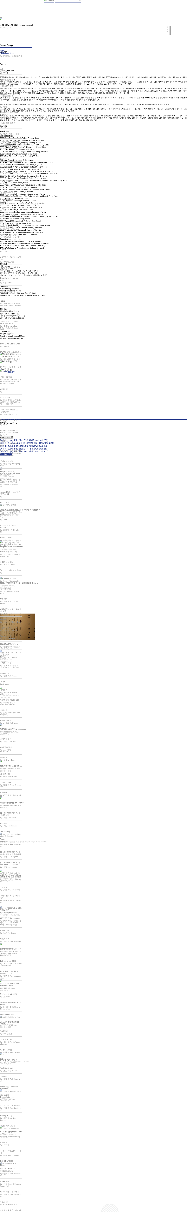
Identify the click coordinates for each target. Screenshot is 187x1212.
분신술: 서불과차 (6, 181)
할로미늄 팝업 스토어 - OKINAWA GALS (9, 322)
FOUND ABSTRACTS (9, 1060)
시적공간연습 (5, 782)
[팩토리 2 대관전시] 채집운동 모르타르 (10, 367)
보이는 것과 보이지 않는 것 (10, 473)
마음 (2, 693)
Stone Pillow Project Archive (8, 526)
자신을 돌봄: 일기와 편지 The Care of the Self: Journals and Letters (10, 143)
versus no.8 (4, 673)
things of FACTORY (7, 471)
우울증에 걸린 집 (6, 985)
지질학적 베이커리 (7, 207)
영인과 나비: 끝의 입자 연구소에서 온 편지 (10, 225)
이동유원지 (4, 1201)
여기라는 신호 (5, 663)
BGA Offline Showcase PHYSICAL (9, 113)
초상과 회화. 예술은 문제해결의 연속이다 (10, 410)
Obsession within (7, 1014)
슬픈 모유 (4, 765)
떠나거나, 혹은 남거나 (8, 802)
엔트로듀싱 (4, 1095)
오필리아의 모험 (6, 1171)
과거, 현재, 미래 (6, 1039)
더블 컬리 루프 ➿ (7, 77)
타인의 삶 (4, 389)
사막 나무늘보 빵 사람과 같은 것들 (10, 610)
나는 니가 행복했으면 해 (9, 1022)
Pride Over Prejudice (8, 172)
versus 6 (3, 841)
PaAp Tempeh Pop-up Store (9, 279)
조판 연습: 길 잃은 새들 (9, 644)
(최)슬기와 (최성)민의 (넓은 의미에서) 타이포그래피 (20, 510)
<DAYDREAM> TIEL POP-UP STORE (10, 268)
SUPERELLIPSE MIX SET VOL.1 (10, 258)
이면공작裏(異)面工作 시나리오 (12, 802)
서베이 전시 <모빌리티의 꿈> (10, 896)
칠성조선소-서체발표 (8, 216)
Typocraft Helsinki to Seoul (10, 570)
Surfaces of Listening (8, 994)
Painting (3, 823)
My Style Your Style (8, 912)
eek (1, 69)
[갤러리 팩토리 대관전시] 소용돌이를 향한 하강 (10, 480)
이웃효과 (3, 1142)
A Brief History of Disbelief (10, 948)
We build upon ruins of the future (10, 1003)
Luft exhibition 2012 (8, 961)
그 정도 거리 (5, 774)
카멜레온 (3, 710)
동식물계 (3, 689)
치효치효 (3, 887)
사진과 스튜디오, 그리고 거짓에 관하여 (10, 653)
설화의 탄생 (4, 1181)
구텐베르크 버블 (6, 461)
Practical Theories (7, 728)
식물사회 (3, 792)
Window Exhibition (7, 1168)
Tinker (2, 656)
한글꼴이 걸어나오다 (8, 644)
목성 (2, 1058)
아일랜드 (3, 440)
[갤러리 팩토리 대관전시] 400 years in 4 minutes (10, 863)
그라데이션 (4, 131)
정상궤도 (3, 189)
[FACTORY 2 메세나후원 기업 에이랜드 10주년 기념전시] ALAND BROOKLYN (11, 354)
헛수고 (7, 51)
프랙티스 (3, 681)
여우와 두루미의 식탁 (8, 551)
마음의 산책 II (5, 720)
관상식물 (3, 164)
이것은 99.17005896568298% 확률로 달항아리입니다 (10, 290)
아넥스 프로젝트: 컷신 (8, 123)
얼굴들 (3, 1022)
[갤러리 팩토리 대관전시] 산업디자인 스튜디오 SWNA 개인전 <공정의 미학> (10, 513)
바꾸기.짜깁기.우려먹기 (9, 1191)
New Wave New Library (9, 311)
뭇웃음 (3, 1134)
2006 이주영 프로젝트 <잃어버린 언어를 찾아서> (19, 583)
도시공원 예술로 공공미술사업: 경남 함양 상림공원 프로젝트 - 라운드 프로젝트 (10, 874)
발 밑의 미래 (5, 397)
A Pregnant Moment (8, 578)
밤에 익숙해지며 (6, 1068)
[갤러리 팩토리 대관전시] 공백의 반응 (10, 814)
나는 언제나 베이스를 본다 (10, 451)
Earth (2, 104)
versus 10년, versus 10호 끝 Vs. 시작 (10, 493)
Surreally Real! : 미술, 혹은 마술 (13, 729)
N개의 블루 (4, 502)
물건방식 (3, 757)
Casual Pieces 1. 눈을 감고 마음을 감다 (11, 908)
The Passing (5, 831)
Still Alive (4, 598)
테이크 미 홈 (5, 333)
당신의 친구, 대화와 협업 (10, 700)
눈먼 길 (3, 249)
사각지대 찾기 (5, 738)
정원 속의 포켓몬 (6, 199)
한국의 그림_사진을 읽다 (10, 1105)
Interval (3, 619)
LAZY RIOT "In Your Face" (10, 918)
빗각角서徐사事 (6, 1049)
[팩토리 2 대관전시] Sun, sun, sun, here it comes (9, 431)
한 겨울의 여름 (6, 588)
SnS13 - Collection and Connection (9, 984)
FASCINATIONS (6, 1161)
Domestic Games (7, 1097)
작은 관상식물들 (6, 85)
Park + (2, 839)
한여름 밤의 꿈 (5, 949)
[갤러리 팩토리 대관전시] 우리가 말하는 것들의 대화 (10, 853)
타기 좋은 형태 (6, 747)
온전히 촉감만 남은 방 (8, 627)
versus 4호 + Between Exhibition (9, 1087)
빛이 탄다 (4, 1031)
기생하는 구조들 (6, 561)
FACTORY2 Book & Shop (10, 343)
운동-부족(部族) (6, 377)
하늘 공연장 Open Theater (10, 876)
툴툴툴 (3, 301)
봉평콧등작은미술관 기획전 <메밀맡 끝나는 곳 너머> (11, 235)
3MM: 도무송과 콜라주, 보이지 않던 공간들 (10, 94)
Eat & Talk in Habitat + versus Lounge (9, 972)
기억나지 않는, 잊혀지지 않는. (10, 1151)
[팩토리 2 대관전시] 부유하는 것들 (10, 420)
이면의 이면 (4, 930)
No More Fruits (6, 537)
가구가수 (3, 1076)
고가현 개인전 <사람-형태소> (11, 766)
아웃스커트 (4, 938)
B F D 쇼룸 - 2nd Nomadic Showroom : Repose (10, 155)
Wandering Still (6, 636)
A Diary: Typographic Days (11, 1132)
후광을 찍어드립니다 (8, 1125)
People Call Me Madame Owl (11, 546)
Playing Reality (6, 1115)
